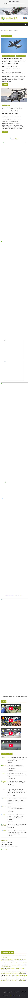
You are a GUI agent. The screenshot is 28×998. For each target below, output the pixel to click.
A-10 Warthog (5, 72)
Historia (23, 991)
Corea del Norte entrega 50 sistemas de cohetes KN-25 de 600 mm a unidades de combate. (17, 783)
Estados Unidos (18, 72)
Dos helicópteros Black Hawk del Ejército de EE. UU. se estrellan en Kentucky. (12, 110)
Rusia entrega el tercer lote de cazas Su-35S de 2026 (15, 962)
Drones (11, 991)
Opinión (9, 992)
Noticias (7, 105)
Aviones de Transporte (10, 55)
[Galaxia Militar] (14, 7)
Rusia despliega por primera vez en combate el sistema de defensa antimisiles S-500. (17, 775)
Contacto (18, 992)
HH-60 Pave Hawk (19, 74)
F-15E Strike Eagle (5, 74)
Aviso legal (23, 992)
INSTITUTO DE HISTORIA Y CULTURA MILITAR (14, 595)
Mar (14, 991)
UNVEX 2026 (4, 840)
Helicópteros (4, 121)
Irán (24, 74)
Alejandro (3, 968)
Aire (3, 55)
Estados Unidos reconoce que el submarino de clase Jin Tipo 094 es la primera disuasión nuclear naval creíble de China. (17, 800)
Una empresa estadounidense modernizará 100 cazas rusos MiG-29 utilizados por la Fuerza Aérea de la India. (17, 759)
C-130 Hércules (11, 72)
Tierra (18, 991)
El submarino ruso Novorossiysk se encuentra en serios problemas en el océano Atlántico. (16, 767)
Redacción (11, 68)
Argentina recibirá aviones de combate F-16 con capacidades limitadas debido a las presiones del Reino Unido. (17, 832)
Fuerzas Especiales (12, 74)
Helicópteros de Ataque (20, 55)
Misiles (8, 991)
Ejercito (14, 119)
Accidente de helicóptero (8, 119)
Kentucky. (16, 121)
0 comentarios (6, 118)
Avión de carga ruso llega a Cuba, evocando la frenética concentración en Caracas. (16, 808)
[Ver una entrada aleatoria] (25, 24)
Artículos (5, 992)
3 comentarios (6, 70)
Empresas (13, 992)
